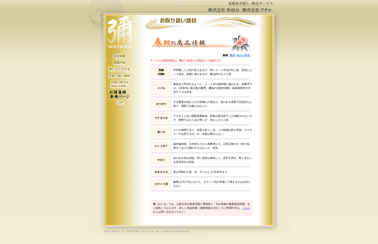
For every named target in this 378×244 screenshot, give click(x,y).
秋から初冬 (243, 55)
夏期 (232, 55)
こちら (246, 207)
